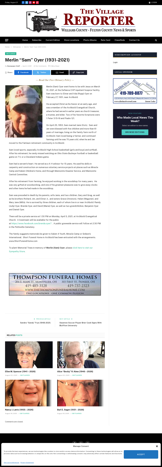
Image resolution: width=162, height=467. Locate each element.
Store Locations (71, 40)
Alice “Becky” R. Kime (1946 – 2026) (75, 371)
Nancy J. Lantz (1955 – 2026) (19, 410)
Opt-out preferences (11, 462)
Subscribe (36, 40)
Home (25, 40)
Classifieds (120, 40)
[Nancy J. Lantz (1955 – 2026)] (29, 393)
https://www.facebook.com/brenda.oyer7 (32, 223)
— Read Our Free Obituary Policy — (55, 79)
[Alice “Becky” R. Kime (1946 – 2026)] (81, 354)
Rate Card (105, 40)
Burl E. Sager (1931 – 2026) (70, 410)
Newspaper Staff (13, 66)
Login (115, 62)
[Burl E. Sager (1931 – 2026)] (81, 393)
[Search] (156, 40)
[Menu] (6, 40)
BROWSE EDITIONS (135, 132)
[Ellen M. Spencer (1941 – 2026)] (29, 354)
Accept (141, 454)
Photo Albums (90, 40)
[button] (157, 446)
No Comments (41, 66)
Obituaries (10, 53)
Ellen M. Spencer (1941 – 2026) (20, 371)
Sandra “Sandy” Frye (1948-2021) (35, 323)
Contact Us (134, 40)
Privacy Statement (27, 462)
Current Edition (53, 40)
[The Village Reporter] (81, 21)
